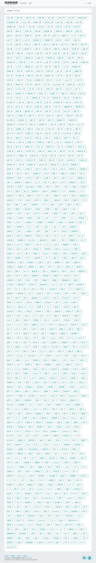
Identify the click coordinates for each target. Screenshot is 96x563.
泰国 (30, 129)
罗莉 (61, 338)
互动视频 (34, 155)
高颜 (49, 311)
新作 (65, 195)
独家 (56, 258)
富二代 (19, 222)
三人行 (47, 244)
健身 (49, 502)
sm (18, 324)
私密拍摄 (21, 427)
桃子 (57, 453)
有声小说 (30, 18)
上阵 (31, 89)
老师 (34, 289)
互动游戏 (54, 342)
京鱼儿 (83, 360)
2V (55, 218)
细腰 (71, 284)
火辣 (64, 227)
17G (53, 520)
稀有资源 (32, 440)
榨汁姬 (19, 302)
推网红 (36, 253)
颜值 (76, 40)
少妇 (46, 84)
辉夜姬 (10, 222)
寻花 (84, 533)
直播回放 (74, 164)
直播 (18, 40)
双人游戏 (32, 396)
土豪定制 (58, 507)
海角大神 (20, 516)
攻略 (47, 111)
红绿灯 (60, 351)
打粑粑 (29, 133)
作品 (31, 27)
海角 (77, 129)
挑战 (20, 178)
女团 (9, 209)
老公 (20, 253)
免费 (19, 151)
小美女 (47, 227)
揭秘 (38, 400)
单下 (85, 538)
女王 (30, 227)
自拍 (71, 18)
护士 (17, 289)
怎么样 (84, 476)
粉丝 (47, 67)
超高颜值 (82, 271)
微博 (18, 44)
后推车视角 (11, 262)
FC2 (9, 98)
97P (17, 458)
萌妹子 (10, 227)
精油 (76, 280)
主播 (41, 27)
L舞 (9, 182)
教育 (18, 147)
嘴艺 (32, 124)
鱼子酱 (73, 387)
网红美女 (36, 249)
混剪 (45, 271)
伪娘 (82, 35)
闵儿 (31, 293)
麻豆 (46, 169)
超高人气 (39, 493)
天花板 (69, 115)
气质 (82, 182)
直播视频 (21, 240)
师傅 (20, 382)
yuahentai (41, 489)
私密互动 (39, 422)
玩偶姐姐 (39, 80)
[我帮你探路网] (11, 2)
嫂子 (75, 440)
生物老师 (22, 467)
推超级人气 (74, 400)
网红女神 (74, 253)
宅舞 (68, 262)
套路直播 (68, 107)
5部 (68, 427)
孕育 (17, 342)
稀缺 (57, 209)
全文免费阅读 (12, 22)
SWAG (39, 129)
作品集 (47, 213)
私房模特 (52, 480)
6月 (9, 369)
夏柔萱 (47, 391)
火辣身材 (53, 333)
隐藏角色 (38, 462)
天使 (82, 258)
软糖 (50, 427)
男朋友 (29, 422)
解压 (49, 413)
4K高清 (10, 249)
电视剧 (10, 236)
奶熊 (75, 342)
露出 (20, 413)
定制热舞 (10, 538)
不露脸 (26, 373)
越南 (76, 431)
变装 (77, 320)
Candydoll (80, 338)
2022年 (10, 356)
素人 (46, 98)
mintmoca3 (37, 507)
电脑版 (66, 347)
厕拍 (75, 293)
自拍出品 (10, 200)
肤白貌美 (66, 369)
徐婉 (27, 338)
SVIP (24, 480)
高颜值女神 (44, 284)
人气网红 (39, 502)
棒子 (9, 391)
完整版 (59, 31)
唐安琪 (56, 391)
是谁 (39, 453)
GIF (26, 378)
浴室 (78, 204)
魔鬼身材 (35, 298)
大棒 (44, 155)
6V (82, 191)
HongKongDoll (58, 84)
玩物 (9, 271)
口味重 (47, 178)
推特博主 (21, 440)
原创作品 (39, 524)
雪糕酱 (84, 440)
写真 (9, 378)
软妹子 (77, 507)
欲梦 (9, 400)
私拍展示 (10, 484)
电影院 (49, 356)
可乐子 (52, 324)
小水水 (36, 409)
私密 (53, 155)
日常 (9, 351)
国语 (9, 204)
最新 (58, 89)
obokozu (57, 462)
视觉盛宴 (73, 458)
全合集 (61, 520)
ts (74, 35)
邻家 (17, 462)
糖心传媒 (53, 458)
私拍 (60, 22)
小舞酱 (18, 511)
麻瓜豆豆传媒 (34, 449)
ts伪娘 (29, 302)
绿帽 (9, 84)
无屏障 (65, 373)
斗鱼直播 (27, 462)
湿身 (82, 173)
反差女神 (72, 169)
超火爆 (10, 493)
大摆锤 (64, 218)
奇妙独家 (56, 98)
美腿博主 (72, 529)
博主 (66, 98)
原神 (74, 213)
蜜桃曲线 (66, 244)
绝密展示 (58, 262)
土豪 (21, 164)
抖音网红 (54, 93)
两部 (58, 542)
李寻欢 (48, 507)
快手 (68, 27)
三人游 (78, 80)
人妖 (49, 262)
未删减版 (38, 471)
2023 (9, 320)
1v (31, 62)
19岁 (9, 191)
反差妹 (77, 462)
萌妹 (77, 133)
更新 (50, 142)
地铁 (68, 404)
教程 (60, 58)
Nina (26, 271)
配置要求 (73, 240)
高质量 (62, 222)
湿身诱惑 (76, 67)
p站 (9, 40)
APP (45, 204)
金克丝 (10, 498)
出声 (64, 240)
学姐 (84, 324)
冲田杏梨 (57, 538)
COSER (50, 129)
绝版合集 (54, 271)
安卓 (63, 182)
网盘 (9, 147)
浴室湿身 (78, 404)
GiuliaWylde (21, 524)
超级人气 (10, 422)
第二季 (84, 342)
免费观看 (35, 275)
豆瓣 (55, 35)
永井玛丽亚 (23, 533)
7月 (49, 307)
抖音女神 (74, 324)
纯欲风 (71, 84)
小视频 (41, 151)
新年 (44, 369)
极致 (27, 507)
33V (34, 378)
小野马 (82, 529)
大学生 (78, 102)
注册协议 (25, 556)
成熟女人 (69, 267)
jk (26, 98)
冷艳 (25, 458)
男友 (81, 93)
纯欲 (35, 418)
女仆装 (19, 160)
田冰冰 (58, 524)
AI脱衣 (74, 413)
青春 (64, 271)
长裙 (45, 431)
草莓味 (10, 302)
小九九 (43, 351)
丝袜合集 (46, 275)
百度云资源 (30, 160)
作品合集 (27, 49)
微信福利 (42, 476)
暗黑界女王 (67, 436)
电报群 (84, 413)
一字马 (38, 244)
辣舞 (68, 507)
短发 (28, 471)
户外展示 (11, 142)
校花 (21, 102)
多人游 (28, 138)
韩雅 (76, 307)
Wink (19, 431)
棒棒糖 (41, 142)
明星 (53, 204)
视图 (68, 422)
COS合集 (10, 284)
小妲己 (21, 195)
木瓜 (34, 529)
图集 (19, 169)
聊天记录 (57, 471)
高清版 (84, 396)
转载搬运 (11, 27)
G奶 (83, 240)
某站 (46, 382)
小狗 (64, 164)
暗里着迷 (39, 413)
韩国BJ (10, 338)
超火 (26, 191)
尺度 (18, 98)
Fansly (10, 324)
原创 (75, 138)
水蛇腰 (57, 138)
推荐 (32, 120)
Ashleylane (56, 511)
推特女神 (29, 111)
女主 (28, 84)
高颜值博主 (30, 542)
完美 (60, 422)
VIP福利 (59, 427)
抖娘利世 (29, 222)
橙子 (20, 422)
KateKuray (11, 467)
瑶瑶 (82, 409)
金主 (26, 289)
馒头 (42, 533)
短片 (9, 333)
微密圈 (10, 71)
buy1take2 (20, 89)
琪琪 (67, 293)
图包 (58, 516)
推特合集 (61, 120)
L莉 (65, 360)
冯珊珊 (26, 409)
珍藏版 (30, 142)
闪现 (72, 382)
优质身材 (43, 124)
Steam (73, 360)
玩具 (43, 333)
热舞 (9, 31)
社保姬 (49, 89)
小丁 (17, 369)
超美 (42, 440)
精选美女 (21, 267)
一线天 (66, 187)
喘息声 (77, 427)
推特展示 (32, 267)
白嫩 (60, 160)
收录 (35, 498)
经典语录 (82, 18)
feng (65, 453)
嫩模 (54, 173)
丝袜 (56, 62)
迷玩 (20, 542)
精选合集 (28, 400)
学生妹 (29, 71)
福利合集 (11, 124)
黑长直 (65, 231)
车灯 (71, 151)
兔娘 (84, 378)
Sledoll (40, 404)
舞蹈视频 (31, 93)
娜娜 (57, 413)
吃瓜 (27, 347)
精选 (18, 31)
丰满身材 (10, 267)
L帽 (65, 493)
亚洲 (50, 516)
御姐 (9, 35)
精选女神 (69, 142)
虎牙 (18, 35)
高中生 (84, 356)
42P (50, 542)
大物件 (37, 382)
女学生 (43, 289)
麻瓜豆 (81, 498)
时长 (9, 75)
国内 (62, 480)
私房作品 (83, 195)
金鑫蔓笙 (21, 449)
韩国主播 (81, 151)
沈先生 (56, 373)
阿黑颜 (42, 160)
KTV (48, 258)
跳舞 (47, 373)
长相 (75, 356)
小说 (58, 80)
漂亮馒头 (37, 320)
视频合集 (37, 40)
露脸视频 (55, 418)
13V (31, 307)
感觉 (42, 516)
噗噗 (31, 427)
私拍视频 (40, 387)
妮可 (20, 231)
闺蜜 (47, 107)
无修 (65, 418)
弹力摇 (29, 413)
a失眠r (44, 338)
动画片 (81, 147)
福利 (39, 75)
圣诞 (58, 440)
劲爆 (62, 151)
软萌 (9, 258)
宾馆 (20, 471)
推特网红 (49, 75)
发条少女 (36, 391)
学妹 (19, 133)
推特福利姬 (66, 280)
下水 (56, 236)
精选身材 (54, 164)
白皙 (38, 227)
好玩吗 (55, 240)
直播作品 (58, 311)
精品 (9, 138)
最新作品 (21, 284)
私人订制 (67, 133)
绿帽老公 (31, 484)
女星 (56, 227)
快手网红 (32, 284)
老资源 (40, 293)
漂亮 (38, 178)
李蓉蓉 (10, 502)
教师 (9, 418)
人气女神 (46, 538)
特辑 (47, 231)
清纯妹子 (10, 471)
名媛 (49, 404)
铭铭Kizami (63, 324)
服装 (51, 160)
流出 (46, 320)
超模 (9, 342)
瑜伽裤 (18, 347)
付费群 (59, 489)
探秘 (46, 511)
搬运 (78, 31)
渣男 (20, 280)
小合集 (70, 58)
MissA (73, 418)
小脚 (46, 173)
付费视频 (51, 387)
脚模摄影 (73, 476)
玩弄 (38, 169)
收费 (9, 275)
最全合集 (28, 209)
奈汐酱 (41, 542)
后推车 (76, 200)
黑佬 (57, 493)
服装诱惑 (10, 178)
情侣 (55, 182)
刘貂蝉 (10, 520)
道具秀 (10, 244)
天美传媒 (70, 147)
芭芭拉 (28, 511)
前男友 (76, 533)
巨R (53, 529)
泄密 (71, 124)
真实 (64, 178)
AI (63, 236)
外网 (26, 275)
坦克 (84, 511)
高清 (46, 44)
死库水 (10, 316)
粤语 (67, 356)
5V (43, 324)
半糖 (28, 280)
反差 (9, 49)
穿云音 (45, 347)
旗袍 (9, 160)
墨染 (20, 538)
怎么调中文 (54, 369)
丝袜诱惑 (10, 240)
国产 (58, 302)
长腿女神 (72, 409)
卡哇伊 (52, 329)
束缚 (21, 142)
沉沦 (19, 173)
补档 (19, 236)
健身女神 (66, 316)
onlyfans (26, 22)
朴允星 (29, 311)
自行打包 (49, 22)
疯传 (84, 422)
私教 (68, 502)
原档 (18, 320)
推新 (68, 489)
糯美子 (75, 449)
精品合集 (72, 222)
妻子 (39, 67)
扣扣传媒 (51, 222)
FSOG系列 (66, 298)
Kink (67, 471)
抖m (17, 409)
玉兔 (72, 271)
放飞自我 (20, 75)
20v (17, 418)
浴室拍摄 (29, 387)
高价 (75, 347)
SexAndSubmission (48, 498)
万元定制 (21, 115)
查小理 (63, 400)
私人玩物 (10, 440)
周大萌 (45, 409)
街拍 (78, 115)
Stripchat (43, 164)
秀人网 (27, 44)
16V (17, 351)
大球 (28, 444)
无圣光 (10, 115)
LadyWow (70, 498)
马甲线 (55, 382)
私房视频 (10, 213)
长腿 (48, 62)
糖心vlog (10, 307)
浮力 (9, 347)
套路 (17, 298)
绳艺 (27, 173)
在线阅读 (29, 58)
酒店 (61, 204)
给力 (76, 298)
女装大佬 (10, 453)
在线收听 (59, 404)
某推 (30, 102)
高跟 (76, 111)
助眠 (79, 329)
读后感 (28, 244)
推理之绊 (21, 453)
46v (82, 542)
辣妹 (70, 204)
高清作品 (42, 378)
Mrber (68, 467)
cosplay (68, 80)
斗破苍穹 (29, 231)
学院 (54, 409)
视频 (69, 22)
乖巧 (74, 453)
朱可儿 (51, 267)
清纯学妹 (20, 227)
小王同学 (46, 436)
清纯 (74, 44)
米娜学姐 (54, 191)
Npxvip (84, 347)
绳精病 (69, 364)
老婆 (76, 244)
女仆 (80, 124)
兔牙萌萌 (75, 333)
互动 (18, 58)
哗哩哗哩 (36, 360)
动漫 (72, 93)
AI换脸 (56, 195)
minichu (57, 444)
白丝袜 (32, 476)
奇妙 (26, 298)
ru (8, 489)
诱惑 (56, 67)
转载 (37, 31)
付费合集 (28, 364)
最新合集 (35, 271)
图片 (19, 249)
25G (50, 489)
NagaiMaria (73, 396)
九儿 (37, 182)
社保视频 (22, 404)
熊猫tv (47, 200)
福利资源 (10, 387)
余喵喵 (36, 347)
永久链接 (53, 476)
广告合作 (19, 556)
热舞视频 (28, 236)
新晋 (39, 231)
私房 (68, 102)
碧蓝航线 (65, 342)
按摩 (75, 302)
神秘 (32, 480)
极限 (47, 462)
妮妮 (63, 396)
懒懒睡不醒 (11, 533)
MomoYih (74, 493)
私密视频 (72, 182)
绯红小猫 (32, 356)
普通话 (56, 275)
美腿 (74, 53)
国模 (79, 351)
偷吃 (51, 351)
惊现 (36, 280)
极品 (39, 53)
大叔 (49, 493)
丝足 (47, 102)
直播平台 (64, 333)
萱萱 (60, 498)
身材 (58, 40)
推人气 (10, 133)
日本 (60, 129)
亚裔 (69, 129)
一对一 (62, 529)
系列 (56, 53)
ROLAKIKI (11, 404)
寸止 (54, 284)
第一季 (37, 213)
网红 (51, 18)
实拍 (62, 409)
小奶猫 (10, 507)
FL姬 (20, 200)
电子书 (64, 378)
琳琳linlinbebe (73, 520)
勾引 (48, 218)
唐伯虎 (28, 182)
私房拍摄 (53, 289)
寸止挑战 (82, 160)
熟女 (77, 89)
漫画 (63, 93)
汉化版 (51, 484)
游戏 (41, 120)
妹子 (50, 27)
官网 (9, 458)
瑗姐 (27, 498)
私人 (54, 400)
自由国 (38, 107)
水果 (79, 484)
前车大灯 (10, 396)
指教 (30, 75)
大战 (53, 338)
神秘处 (67, 462)
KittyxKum (37, 373)
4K (72, 178)
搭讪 (56, 298)
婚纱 (60, 267)
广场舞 (65, 258)
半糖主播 (47, 249)
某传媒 (84, 187)
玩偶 (66, 302)
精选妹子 (79, 289)
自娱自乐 (20, 93)
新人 (60, 147)
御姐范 (77, 262)
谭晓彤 (18, 209)
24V (17, 329)
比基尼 (84, 293)
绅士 (75, 209)
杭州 (9, 329)
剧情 (84, 49)
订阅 (35, 338)
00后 (53, 124)
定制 (67, 40)
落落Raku (21, 307)
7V (70, 289)
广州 (77, 436)
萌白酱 (40, 307)
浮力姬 (75, 49)
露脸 (37, 44)
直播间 (56, 436)
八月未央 (10, 413)
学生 (49, 80)
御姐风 (35, 324)
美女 (77, 27)
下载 (28, 80)
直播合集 (10, 195)
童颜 (18, 138)
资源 (30, 3)
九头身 (34, 329)
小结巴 (21, 484)
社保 (9, 107)
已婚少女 (82, 382)
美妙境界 (80, 284)
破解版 (78, 71)
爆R (28, 253)
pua (27, 360)
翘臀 (39, 111)
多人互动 (32, 240)
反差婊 (84, 62)
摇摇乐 (59, 364)
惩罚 (9, 511)
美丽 (17, 271)
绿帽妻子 (74, 378)
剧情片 (66, 209)
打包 (62, 155)
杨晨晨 (38, 302)
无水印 (50, 115)
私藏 (40, 262)
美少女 (19, 107)
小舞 (9, 462)
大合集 (29, 53)
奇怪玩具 (43, 529)
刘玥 (35, 333)
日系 (76, 275)
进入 (80, 236)
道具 (50, 120)
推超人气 (52, 151)
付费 (28, 213)
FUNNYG (46, 298)
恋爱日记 (28, 431)
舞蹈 (65, 49)
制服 (17, 204)
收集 (79, 524)
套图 (36, 369)
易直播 (48, 209)
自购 (25, 351)
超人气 (64, 44)
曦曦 (76, 422)
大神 (59, 75)
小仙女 (68, 89)
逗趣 (16, 489)
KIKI (67, 440)
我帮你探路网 (15, 558)
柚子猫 (67, 307)
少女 (65, 67)
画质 (45, 342)
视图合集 (35, 204)
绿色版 (43, 458)
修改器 (10, 364)
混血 (29, 200)
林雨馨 (55, 280)
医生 (55, 449)
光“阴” (46, 182)
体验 (50, 467)
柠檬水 (63, 458)
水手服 (83, 373)
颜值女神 (18, 444)
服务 (17, 529)
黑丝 (46, 35)
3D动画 (10, 218)
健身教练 (67, 444)
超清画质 (44, 418)
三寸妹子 (46, 444)
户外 (56, 111)
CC (74, 542)
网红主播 (10, 187)
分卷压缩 (10, 280)
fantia (19, 244)
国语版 (10, 169)
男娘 (20, 311)
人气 (18, 67)
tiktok (70, 338)
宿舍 (28, 382)
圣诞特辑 (78, 444)
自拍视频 (38, 258)
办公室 (58, 293)
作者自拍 (50, 58)
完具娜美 (62, 387)
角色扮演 (35, 191)
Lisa (32, 404)
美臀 (75, 187)
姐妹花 (57, 307)
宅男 (68, 75)
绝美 (26, 529)
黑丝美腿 (74, 511)
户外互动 (67, 320)
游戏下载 (11, 155)
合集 (10, 18)
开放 (19, 316)
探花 (68, 71)
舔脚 (50, 440)
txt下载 (61, 18)
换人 (67, 533)
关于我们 (6, 556)
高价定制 (66, 391)
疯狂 (40, 218)
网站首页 (24, 3)
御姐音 (79, 267)
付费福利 (22, 155)
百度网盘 (48, 40)
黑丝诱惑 (72, 191)
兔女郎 (39, 209)
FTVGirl (41, 480)
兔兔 (28, 538)
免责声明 (12, 556)
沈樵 (34, 351)
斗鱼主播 (57, 200)
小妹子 (10, 516)
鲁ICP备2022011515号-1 (25, 558)
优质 (9, 58)
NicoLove (67, 249)
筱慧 (38, 364)
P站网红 (10, 253)
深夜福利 (28, 147)
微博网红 (81, 178)
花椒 (21, 262)
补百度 (56, 253)
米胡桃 (41, 484)
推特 (19, 18)
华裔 (76, 369)
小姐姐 (22, 62)
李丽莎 (59, 467)
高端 (79, 142)
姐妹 (9, 360)
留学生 (37, 200)
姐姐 (59, 115)
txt (34, 316)
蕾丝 (81, 222)
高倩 (9, 444)
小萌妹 (77, 502)
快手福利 (39, 311)
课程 (74, 373)
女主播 (10, 80)
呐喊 (37, 84)
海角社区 (10, 231)
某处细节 (10, 382)
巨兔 (20, 213)
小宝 (19, 364)
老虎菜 (10, 173)
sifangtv (46, 253)
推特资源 (75, 231)
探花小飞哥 (69, 524)
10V (16, 480)
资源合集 (11, 62)
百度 (37, 35)
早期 (84, 493)
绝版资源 (18, 182)
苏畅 (65, 253)
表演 (18, 191)
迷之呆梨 (58, 502)
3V (84, 200)
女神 (22, 27)
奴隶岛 (18, 391)
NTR (34, 458)
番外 (9, 409)
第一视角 (77, 98)
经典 (28, 107)
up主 (58, 356)
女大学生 (22, 124)
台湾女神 (31, 520)
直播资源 (73, 227)
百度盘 (28, 35)
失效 (36, 436)
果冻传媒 (28, 493)
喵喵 (31, 453)
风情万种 (10, 476)
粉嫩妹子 (55, 360)
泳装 (74, 195)
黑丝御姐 (18, 258)
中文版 (10, 151)
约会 (9, 67)
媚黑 (31, 115)
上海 (47, 236)
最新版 (45, 280)
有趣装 (41, 467)
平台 (17, 275)
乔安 (82, 453)
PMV (28, 258)
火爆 (47, 53)
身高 (27, 316)
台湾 (47, 133)
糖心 (59, 71)
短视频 (19, 84)
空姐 (47, 138)
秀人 (58, 142)
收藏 (41, 18)
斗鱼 (26, 40)
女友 (56, 133)
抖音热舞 (40, 222)
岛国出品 (50, 147)
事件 (56, 178)
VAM (39, 195)
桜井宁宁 (20, 520)
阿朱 (57, 249)
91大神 (29, 178)
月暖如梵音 (32, 516)
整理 (56, 316)
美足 (62, 124)
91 (63, 191)
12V (73, 218)
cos (9, 44)
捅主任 (27, 320)
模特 (19, 53)
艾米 (36, 444)
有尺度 (84, 44)
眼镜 (42, 267)
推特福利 (40, 427)
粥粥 (77, 249)
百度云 (10, 53)
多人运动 (11, 102)
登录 (89, 3)
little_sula (21, 476)
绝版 (9, 93)
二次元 (39, 147)
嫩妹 (74, 62)
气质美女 (21, 396)
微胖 (49, 524)
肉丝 (9, 298)
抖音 (79, 22)
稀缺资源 (10, 449)
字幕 (57, 187)
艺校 (9, 289)
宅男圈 (62, 329)
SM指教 (76, 538)
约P (77, 467)
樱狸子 (30, 195)
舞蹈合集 (36, 98)
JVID (40, 115)
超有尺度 (77, 489)
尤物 (80, 84)
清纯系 (18, 400)
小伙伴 (78, 364)
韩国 (56, 49)
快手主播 (10, 311)
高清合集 (22, 120)
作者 (54, 169)
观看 (70, 480)
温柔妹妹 (54, 431)
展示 (65, 53)
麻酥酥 (63, 173)
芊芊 (66, 542)
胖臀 (18, 111)
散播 (40, 187)
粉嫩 (19, 80)
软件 (27, 249)
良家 (63, 169)
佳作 (28, 436)
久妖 (47, 195)
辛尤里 (38, 138)
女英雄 (70, 351)
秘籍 (66, 138)
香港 (34, 533)
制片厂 (26, 342)
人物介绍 (66, 275)
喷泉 (17, 373)
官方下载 (55, 347)
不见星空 (28, 169)
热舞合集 (29, 67)
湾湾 (71, 329)
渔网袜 (48, 453)
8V (49, 316)
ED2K (57, 107)
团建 (50, 533)
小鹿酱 (76, 316)
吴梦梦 (72, 236)
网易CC (42, 93)
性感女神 (45, 449)
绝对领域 (58, 102)
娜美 (17, 378)
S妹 (31, 489)
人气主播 (20, 218)
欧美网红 (26, 369)
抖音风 (50, 71)
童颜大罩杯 (44, 240)
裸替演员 (61, 484)
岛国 (83, 53)
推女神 (10, 431)
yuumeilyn (21, 356)
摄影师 (31, 218)
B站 (39, 89)
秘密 (25, 329)
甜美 (9, 89)
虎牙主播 (65, 449)
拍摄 (39, 133)
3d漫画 (18, 360)
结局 (26, 204)
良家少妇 (53, 378)
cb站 (56, 244)
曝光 (49, 187)
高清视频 (31, 164)
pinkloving (66, 431)
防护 (56, 231)
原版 (63, 289)
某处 (19, 71)
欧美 (54, 44)
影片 (75, 471)
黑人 (62, 284)
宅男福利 (20, 129)
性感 (77, 75)
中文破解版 (48, 364)
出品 (46, 400)
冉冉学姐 (10, 427)
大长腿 (47, 49)
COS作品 (56, 320)
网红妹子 (69, 311)
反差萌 (26, 418)
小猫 (32, 467)
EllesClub (43, 396)
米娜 (84, 369)
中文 (80, 516)
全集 (39, 62)
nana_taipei (11, 547)
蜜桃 (71, 155)
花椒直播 (28, 502)
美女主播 (71, 160)
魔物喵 (10, 524)
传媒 (79, 58)
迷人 (58, 533)
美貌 (19, 498)
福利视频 (79, 107)
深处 (67, 538)
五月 (19, 502)
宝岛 (83, 458)
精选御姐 (10, 293)
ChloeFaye (42, 520)
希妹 (20, 387)
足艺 (9, 129)
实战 (9, 373)
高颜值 (37, 22)
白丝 (65, 62)
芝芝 (19, 507)
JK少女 (54, 396)
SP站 (78, 480)
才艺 (19, 493)
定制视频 (36, 173)
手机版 (39, 236)
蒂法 (19, 338)
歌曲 (46, 360)
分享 (20, 436)
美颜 (27, 391)
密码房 (26, 333)
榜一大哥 (10, 436)
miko (71, 484)
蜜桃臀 (69, 31)
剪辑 (43, 329)
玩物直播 (83, 169)
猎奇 (74, 258)
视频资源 (11, 164)
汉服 (26, 324)
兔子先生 (30, 151)
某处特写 (72, 120)
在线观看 (48, 31)
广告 (47, 471)
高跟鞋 (56, 213)
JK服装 (73, 173)
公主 (64, 382)
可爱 (37, 49)
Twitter (66, 111)
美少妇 (36, 342)
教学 (79, 311)
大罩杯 (28, 31)
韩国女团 (21, 293)
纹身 (82, 213)
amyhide (82, 387)
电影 (9, 111)
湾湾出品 (48, 302)
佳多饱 (63, 476)
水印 (17, 333)
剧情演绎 (82, 218)
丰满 (79, 155)
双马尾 (39, 58)
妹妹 (67, 200)
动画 (65, 213)
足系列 (39, 71)
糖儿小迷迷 (30, 187)
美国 (45, 191)
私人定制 (11, 120)
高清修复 (50, 422)
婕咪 (9, 529)
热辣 (84, 253)
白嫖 (65, 413)
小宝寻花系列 (69, 516)
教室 (76, 391)
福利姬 (65, 35)
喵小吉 (37, 511)
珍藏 (39, 102)
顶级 (49, 293)
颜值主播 (10, 542)
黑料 (82, 418)
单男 (20, 187)
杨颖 (36, 538)
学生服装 (31, 262)
